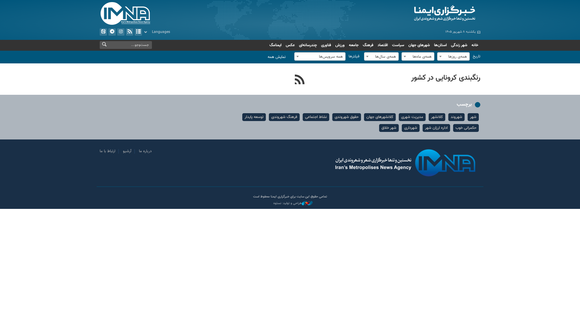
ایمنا (418, 14)
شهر (473, 117)
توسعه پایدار (254, 117)
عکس (290, 45)
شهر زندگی (459, 45)
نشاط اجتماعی (316, 117)
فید (129, 32)
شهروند (456, 117)
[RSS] (300, 80)
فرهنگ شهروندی (284, 117)
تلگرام (112, 32)
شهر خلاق (389, 128)
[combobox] (453, 56)
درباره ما (145, 151)
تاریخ (476, 56)
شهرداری (410, 128)
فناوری (326, 45)
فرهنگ (368, 45)
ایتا (103, 32)
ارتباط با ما (107, 151)
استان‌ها (440, 45)
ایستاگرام (120, 32)
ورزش (340, 45)
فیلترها (354, 56)
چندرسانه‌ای (308, 45)
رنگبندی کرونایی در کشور (445, 78)
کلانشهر (437, 117)
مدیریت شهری (412, 117)
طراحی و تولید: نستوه (287, 203)
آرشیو (138, 32)
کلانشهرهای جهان (379, 117)
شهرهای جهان (419, 45)
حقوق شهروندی (347, 117)
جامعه (354, 45)
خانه (475, 45)
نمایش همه (277, 57)
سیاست (398, 45)
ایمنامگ (275, 45)
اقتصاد (383, 45)
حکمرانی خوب (466, 128)
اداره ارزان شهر (436, 128)
